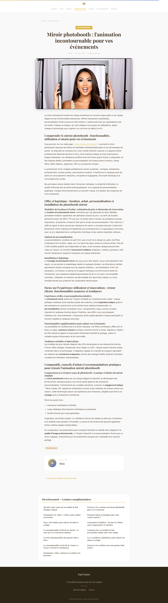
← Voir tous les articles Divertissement (60, 478)
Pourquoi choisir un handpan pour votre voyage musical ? (103, 516)
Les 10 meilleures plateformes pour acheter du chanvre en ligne (106, 538)
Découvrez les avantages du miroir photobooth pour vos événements (105, 508)
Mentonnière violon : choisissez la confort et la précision (61, 554)
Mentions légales (79, 590)
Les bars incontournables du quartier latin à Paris (61, 538)
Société (114, 9)
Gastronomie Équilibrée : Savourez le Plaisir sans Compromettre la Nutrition (105, 523)
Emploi (91, 9)
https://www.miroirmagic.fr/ (86, 144)
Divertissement (80, 9)
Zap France (84, 574)
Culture (69, 9)
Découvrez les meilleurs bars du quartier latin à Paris (105, 546)
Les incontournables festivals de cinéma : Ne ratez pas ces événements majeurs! (61, 531)
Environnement (102, 9)
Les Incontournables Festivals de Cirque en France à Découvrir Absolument (60, 546)
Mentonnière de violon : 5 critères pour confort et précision (62, 516)
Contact (92, 590)
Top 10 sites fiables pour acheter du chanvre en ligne (61, 523)
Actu (61, 9)
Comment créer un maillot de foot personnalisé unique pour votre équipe (102, 531)
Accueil (54, 9)
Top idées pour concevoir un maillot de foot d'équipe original (60, 508)
